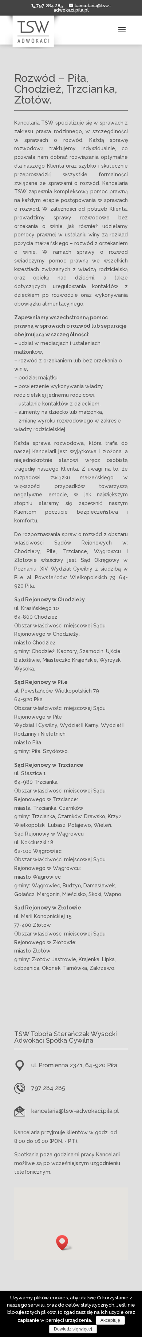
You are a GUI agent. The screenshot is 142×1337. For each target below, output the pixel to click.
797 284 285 (48, 1088)
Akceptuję (110, 1320)
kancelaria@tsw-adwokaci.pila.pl (75, 1110)
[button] (64, 1242)
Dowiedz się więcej (73, 1329)
